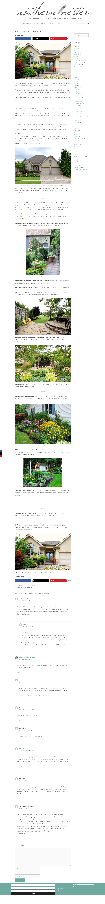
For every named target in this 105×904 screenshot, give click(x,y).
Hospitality (76, 105)
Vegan (75, 163)
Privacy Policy (83, 882)
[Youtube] (73, 23)
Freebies (76, 77)
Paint (75, 124)
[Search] (88, 23)
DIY (75, 71)
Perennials (76, 126)
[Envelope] (75, 23)
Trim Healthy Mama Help (79, 157)
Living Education (40, 23)
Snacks (75, 149)
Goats (75, 91)
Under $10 (76, 161)
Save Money (77, 144)
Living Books (77, 111)
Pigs (75, 128)
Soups (75, 151)
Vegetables (76, 165)
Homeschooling (77, 97)
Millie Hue (22, 740)
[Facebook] (66, 23)
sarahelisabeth (23, 590)
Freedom (76, 79)
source (43, 391)
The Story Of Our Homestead (80, 153)
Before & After (77, 52)
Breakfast (76, 56)
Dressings (76, 75)
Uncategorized (77, 159)
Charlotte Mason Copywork (80, 60)
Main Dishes (77, 114)
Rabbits (75, 134)
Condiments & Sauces (79, 62)
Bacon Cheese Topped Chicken (24, 578)
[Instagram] (68, 23)
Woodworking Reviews (79, 169)
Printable (76, 132)
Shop (57, 23)
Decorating (76, 67)
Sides (75, 146)
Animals (76, 46)
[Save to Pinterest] (1, 456)
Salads (75, 142)
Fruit (75, 81)
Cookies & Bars (77, 64)
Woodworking (77, 167)
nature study (77, 122)
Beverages (76, 54)
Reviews (76, 140)
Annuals (76, 48)
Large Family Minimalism (79, 109)
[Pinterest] (70, 23)
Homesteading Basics (28, 23)
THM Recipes (50, 23)
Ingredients (76, 107)
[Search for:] (81, 35)
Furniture (76, 83)
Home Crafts (77, 93)
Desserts (76, 69)
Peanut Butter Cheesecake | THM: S (25, 576)
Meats (75, 118)
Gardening (76, 87)
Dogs (75, 73)
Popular (76, 130)
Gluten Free (76, 89)
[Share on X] (1, 453)
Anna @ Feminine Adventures (28, 648)
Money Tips (76, 120)
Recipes (76, 136)
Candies (76, 58)
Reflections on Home (78, 138)
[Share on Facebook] (1, 451)
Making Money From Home (80, 116)
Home (19, 23)
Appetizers (76, 50)
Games (75, 85)
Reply (18, 610)
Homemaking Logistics (79, 95)
